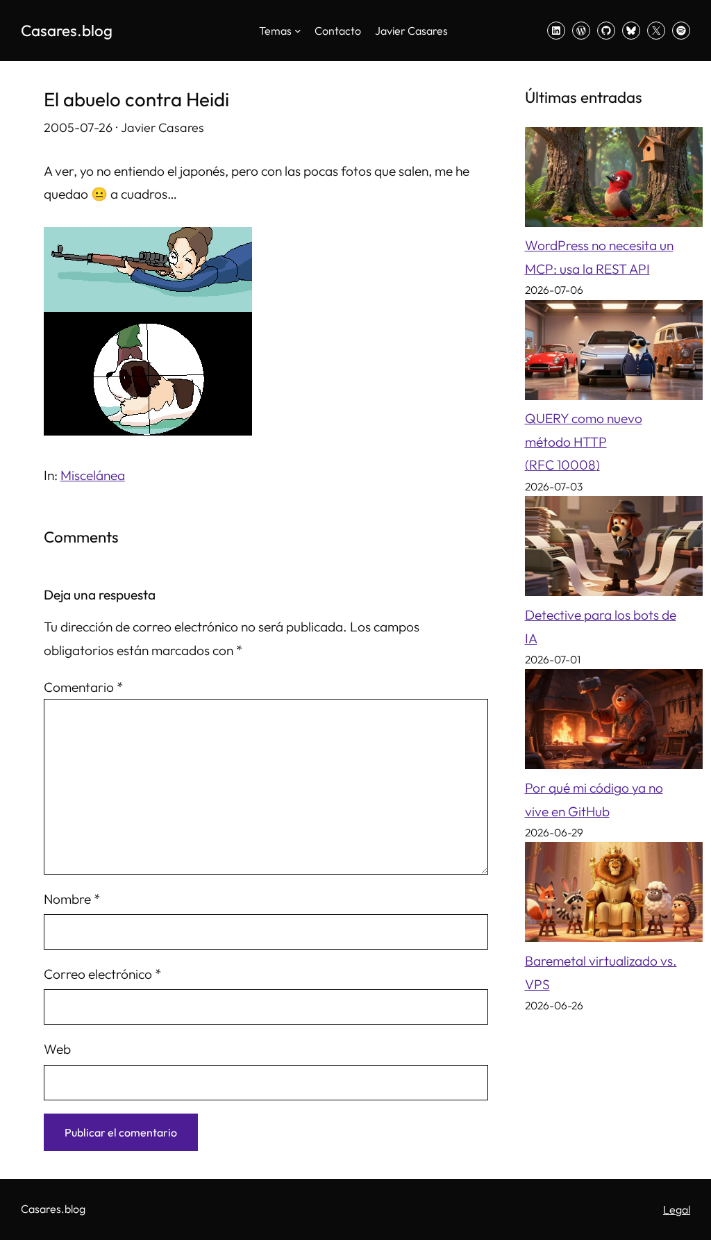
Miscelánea (92, 475)
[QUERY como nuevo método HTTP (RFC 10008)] (614, 354)
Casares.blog (66, 30)
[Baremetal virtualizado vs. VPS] (614, 896)
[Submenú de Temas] (297, 30)
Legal (676, 1209)
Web (57, 1049)
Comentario (83, 687)
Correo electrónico (102, 974)
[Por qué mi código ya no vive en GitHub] (614, 723)
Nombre (72, 899)
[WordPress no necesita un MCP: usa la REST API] (614, 181)
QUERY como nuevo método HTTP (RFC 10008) (583, 441)
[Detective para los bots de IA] (614, 550)
